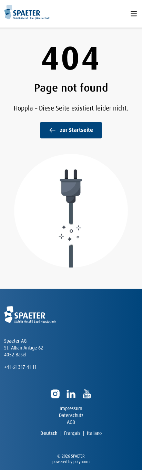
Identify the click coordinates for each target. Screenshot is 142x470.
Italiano (94, 433)
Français (72, 433)
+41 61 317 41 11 (20, 367)
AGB (71, 422)
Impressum (71, 408)
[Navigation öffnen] (133, 14)
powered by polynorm (71, 461)
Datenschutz (71, 415)
